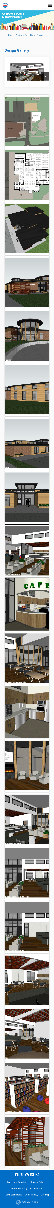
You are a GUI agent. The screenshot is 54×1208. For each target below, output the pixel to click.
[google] (27, 1175)
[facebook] (17, 1175)
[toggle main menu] (49, 5)
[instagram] (37, 1175)
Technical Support (13, 1194)
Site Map (45, 1194)
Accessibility (36, 1188)
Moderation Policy (18, 1188)
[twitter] (22, 1175)
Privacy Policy (37, 1182)
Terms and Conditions (17, 1182)
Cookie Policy (31, 1194)
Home (11, 35)
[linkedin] (32, 1175)
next (45, 76)
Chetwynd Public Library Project (29, 35)
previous (11, 76)
